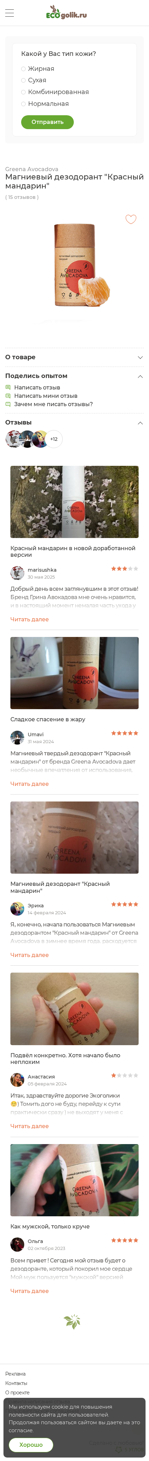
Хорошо (31, 1445)
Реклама (15, 1374)
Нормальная (48, 104)
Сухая (37, 80)
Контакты (16, 1383)
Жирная (41, 69)
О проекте (17, 1392)
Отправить (47, 122)
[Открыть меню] (9, 13)
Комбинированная (58, 92)
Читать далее (29, 619)
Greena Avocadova (32, 169)
